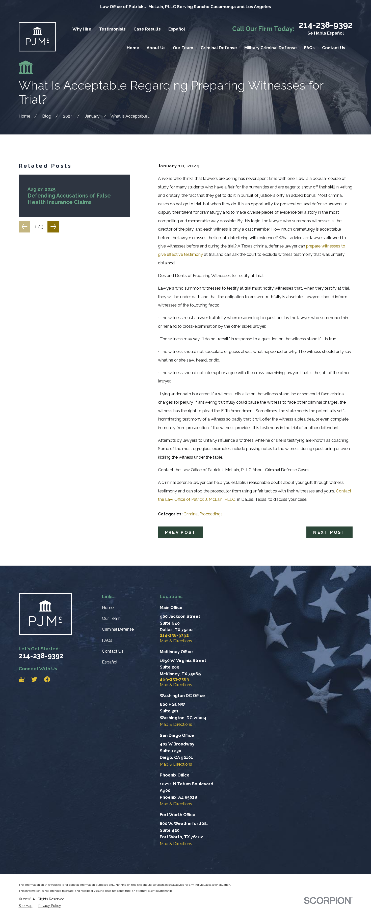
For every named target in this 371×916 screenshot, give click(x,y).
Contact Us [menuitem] (333, 47)
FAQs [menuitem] (309, 47)
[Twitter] (34, 679)
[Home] (37, 37)
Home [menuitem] (133, 47)
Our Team (111, 618)
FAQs (107, 640)
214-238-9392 (326, 25)
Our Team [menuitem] (183, 47)
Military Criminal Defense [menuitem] (270, 47)
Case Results (147, 29)
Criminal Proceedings (203, 513)
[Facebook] (47, 679)
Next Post (329, 532)
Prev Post (180, 532)
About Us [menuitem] (156, 47)
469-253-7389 (174, 679)
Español (176, 29)
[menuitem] (26, 905)
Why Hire (81, 29)
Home (108, 607)
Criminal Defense (118, 629)
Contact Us (112, 651)
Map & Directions (176, 640)
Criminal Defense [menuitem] (219, 47)
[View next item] (53, 227)
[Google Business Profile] (21, 679)
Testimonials (112, 29)
